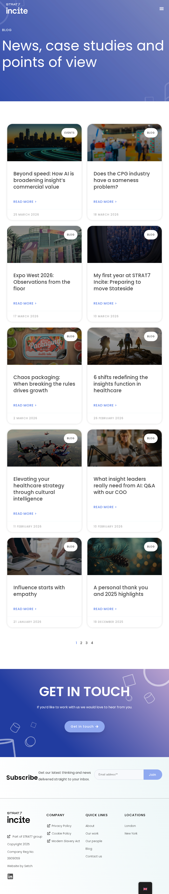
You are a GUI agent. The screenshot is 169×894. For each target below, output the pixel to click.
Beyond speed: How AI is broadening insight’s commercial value (43, 180)
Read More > (25, 201)
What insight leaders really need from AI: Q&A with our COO (124, 486)
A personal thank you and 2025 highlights (121, 591)
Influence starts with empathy (39, 591)
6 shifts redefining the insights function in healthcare (121, 384)
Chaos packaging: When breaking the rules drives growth (44, 384)
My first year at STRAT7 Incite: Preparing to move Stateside (122, 282)
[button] (161, 8)
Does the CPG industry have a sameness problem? (122, 180)
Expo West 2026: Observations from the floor (41, 282)
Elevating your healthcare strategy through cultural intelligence (38, 489)
